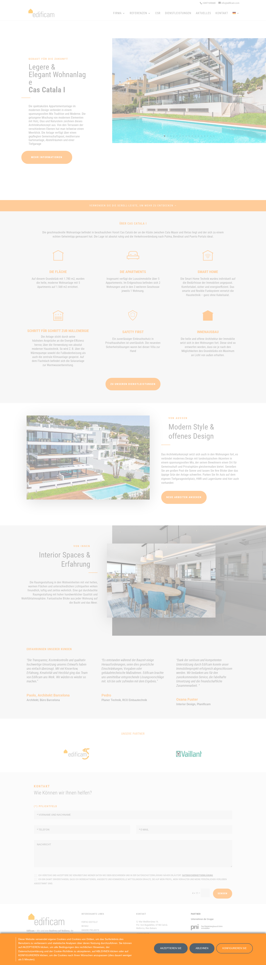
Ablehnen (202, 948)
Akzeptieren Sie (170, 948)
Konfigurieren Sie (234, 948)
